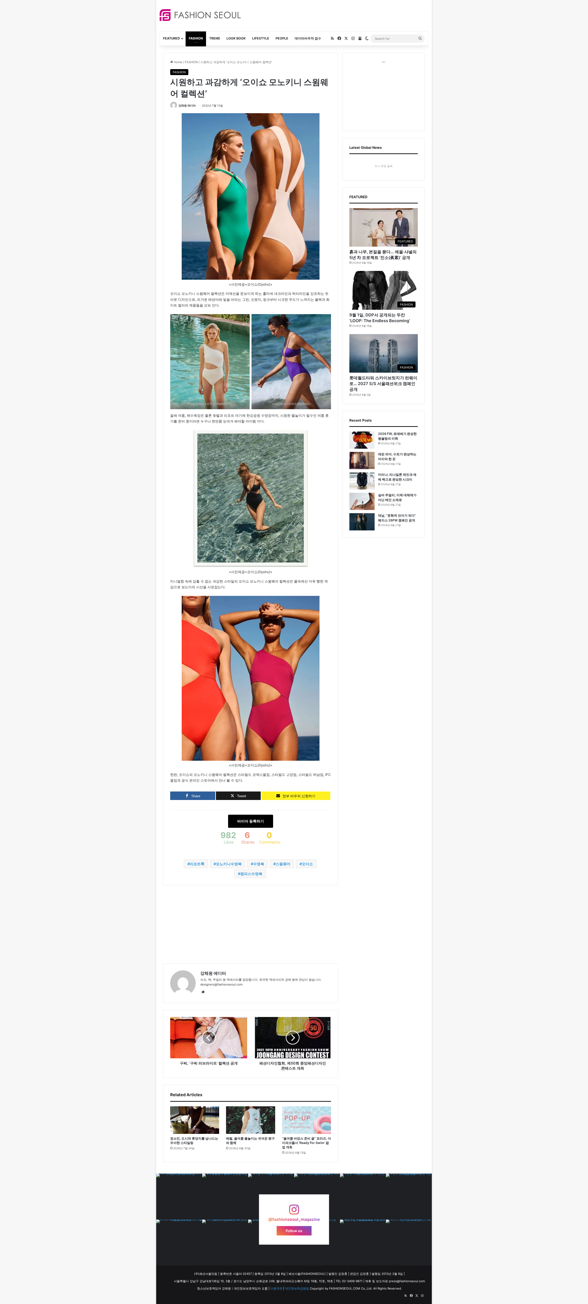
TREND (214, 38)
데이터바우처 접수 (308, 38)
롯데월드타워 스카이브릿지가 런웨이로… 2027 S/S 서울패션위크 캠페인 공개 (383, 383)
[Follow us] (294, 1211)
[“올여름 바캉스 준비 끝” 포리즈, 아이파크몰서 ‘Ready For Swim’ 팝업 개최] (306, 1120)
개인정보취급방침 (297, 1288)
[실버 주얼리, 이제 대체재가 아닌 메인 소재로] (362, 501)
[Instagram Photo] (179, 1197)
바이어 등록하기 (250, 821)
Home (177, 62)
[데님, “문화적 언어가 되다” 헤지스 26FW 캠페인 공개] (362, 521)
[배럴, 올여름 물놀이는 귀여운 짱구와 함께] (250, 1120)
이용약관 (276, 1288)
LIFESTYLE (260, 38)
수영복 (258, 864)
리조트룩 (197, 864)
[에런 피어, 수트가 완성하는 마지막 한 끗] (362, 460)
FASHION (196, 38)
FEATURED (171, 38)
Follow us (294, 1230)
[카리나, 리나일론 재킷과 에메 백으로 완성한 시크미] (362, 481)
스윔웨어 (283, 864)
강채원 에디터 (187, 105)
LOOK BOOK (236, 38)
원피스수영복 (251, 873)
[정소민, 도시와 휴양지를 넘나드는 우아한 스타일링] (194, 1120)
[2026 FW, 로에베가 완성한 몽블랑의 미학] (362, 440)
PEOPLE (282, 38)
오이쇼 (307, 864)
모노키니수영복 (229, 864)
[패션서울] (200, 15)
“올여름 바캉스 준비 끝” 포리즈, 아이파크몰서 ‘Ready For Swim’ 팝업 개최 (306, 1142)
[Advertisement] (335, 15)
